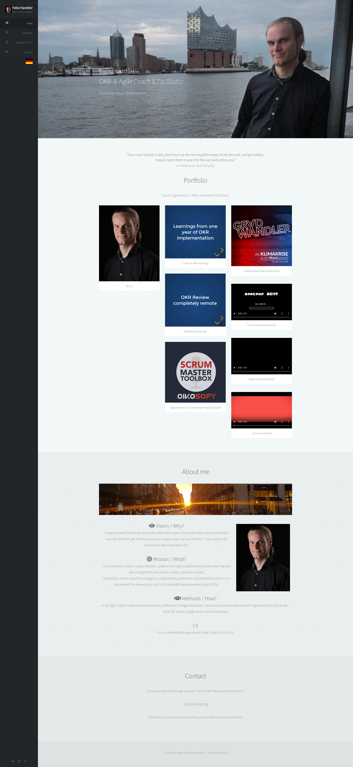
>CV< (229, 632)
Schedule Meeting (195, 704)
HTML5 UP (222, 753)
